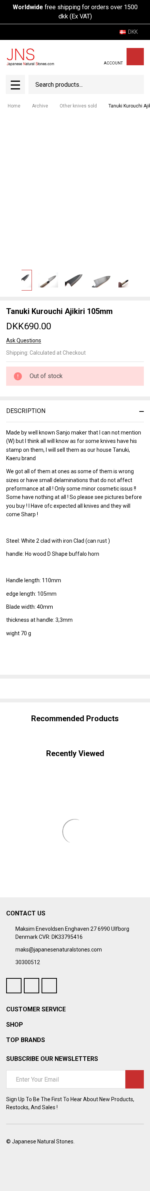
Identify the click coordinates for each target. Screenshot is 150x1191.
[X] (51, 688)
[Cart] (135, 56)
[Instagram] (49, 985)
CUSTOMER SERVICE (36, 1009)
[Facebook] (24, 688)
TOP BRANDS (25, 1040)
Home (14, 106)
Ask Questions (23, 340)
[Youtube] (31, 985)
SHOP (14, 1024)
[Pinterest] (65, 688)
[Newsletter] (134, 1079)
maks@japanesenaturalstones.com (58, 950)
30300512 (27, 962)
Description (25, 411)
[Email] (38, 688)
